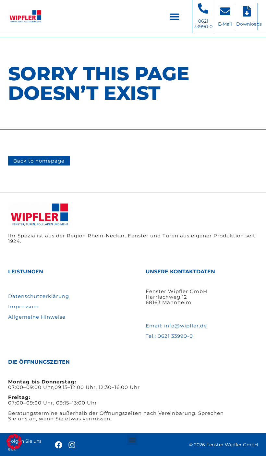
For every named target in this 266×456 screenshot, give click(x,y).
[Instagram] (72, 445)
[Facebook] (58, 445)
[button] (174, 16)
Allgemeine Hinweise (37, 317)
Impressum (23, 306)
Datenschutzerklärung (38, 296)
